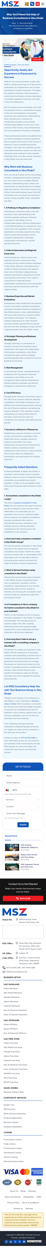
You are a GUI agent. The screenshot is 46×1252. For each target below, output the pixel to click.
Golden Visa (9, 1105)
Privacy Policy (13, 1202)
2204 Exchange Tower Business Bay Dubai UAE (29, 920)
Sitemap (29, 1208)
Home (14, 23)
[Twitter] (19, 1242)
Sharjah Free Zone (12, 1051)
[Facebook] (6, 1242)
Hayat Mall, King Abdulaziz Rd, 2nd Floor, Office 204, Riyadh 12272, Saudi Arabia (30, 946)
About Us (14, 1191)
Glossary (32, 1191)
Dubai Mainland (11, 988)
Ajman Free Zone (11, 1056)
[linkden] (11, 1242)
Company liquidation (13, 1126)
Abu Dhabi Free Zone (13, 1047)
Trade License (10, 1144)
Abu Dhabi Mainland (13, 993)
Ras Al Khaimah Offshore (15, 1033)
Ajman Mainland (11, 1001)
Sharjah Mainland (11, 997)
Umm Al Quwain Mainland (15, 1014)
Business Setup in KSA (14, 1092)
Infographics (28, 1197)
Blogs (23, 1191)
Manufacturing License (14, 1161)
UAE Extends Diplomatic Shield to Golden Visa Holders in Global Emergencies (30, 846)
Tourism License (11, 1157)
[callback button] (32, 4)
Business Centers (11, 1122)
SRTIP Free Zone (11, 1082)
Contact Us (18, 1208)
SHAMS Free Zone (12, 1073)
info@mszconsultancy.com (16, 972)
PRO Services (9, 1109)
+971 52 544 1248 (27, 738)
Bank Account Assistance (15, 1113)
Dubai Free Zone (11, 1043)
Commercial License (12, 1152)
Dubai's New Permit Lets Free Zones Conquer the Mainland (30, 856)
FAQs (39, 1197)
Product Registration (13, 1118)
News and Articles (26, 23)
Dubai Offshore (10, 1024)
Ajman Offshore (11, 1029)
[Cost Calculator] (38, 4)
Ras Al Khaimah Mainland (15, 1010)
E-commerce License (12, 1139)
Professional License (13, 1148)
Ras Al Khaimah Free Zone (15, 1065)
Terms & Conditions (30, 1202)
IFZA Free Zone (10, 1078)
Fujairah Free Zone (12, 1060)
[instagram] (15, 1242)
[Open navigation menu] (42, 4)
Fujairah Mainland (12, 1006)
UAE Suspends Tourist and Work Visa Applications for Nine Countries (30, 865)
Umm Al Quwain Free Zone (15, 1069)
